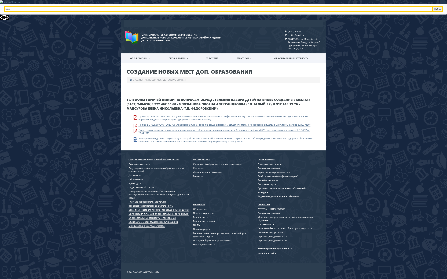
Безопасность (200, 217)
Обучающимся (177, 58)
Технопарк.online (267, 253)
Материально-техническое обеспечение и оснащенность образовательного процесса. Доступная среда (159, 194)
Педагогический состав (141, 187)
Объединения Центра (269, 164)
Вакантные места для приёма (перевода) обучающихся (159, 209)
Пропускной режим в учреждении (211, 240)
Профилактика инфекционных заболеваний (282, 188)
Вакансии (198, 176)
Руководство (135, 183)
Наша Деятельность (204, 244)
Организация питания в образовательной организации (159, 213)
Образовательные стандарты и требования (152, 217)
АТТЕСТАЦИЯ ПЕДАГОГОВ (271, 209)
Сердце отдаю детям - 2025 (272, 236)
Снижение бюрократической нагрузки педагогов (285, 228)
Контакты (198, 168)
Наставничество (266, 224)
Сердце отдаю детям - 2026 (272, 240)
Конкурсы (263, 192)
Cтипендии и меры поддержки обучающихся (153, 221)
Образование (136, 179)
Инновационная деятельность (291, 58)
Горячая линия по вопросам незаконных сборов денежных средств (219, 235)
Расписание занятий (269, 168)
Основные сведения (139, 164)
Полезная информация (270, 232)
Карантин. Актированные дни (274, 172)
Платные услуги (201, 229)
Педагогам (243, 58)
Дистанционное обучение (207, 172)
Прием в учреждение (204, 213)
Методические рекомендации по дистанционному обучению (285, 219)
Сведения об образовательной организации (138, 62)
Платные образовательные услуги (147, 201)
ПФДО (196, 225)
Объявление (200, 209)
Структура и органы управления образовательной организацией (156, 170)
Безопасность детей (204, 221)
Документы (135, 175)
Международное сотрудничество (147, 225)
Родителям (212, 58)
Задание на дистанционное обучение (278, 196)
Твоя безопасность (268, 180)
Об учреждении (138, 58)
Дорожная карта (267, 184)
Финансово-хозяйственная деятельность (151, 205)
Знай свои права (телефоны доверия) (278, 176)
